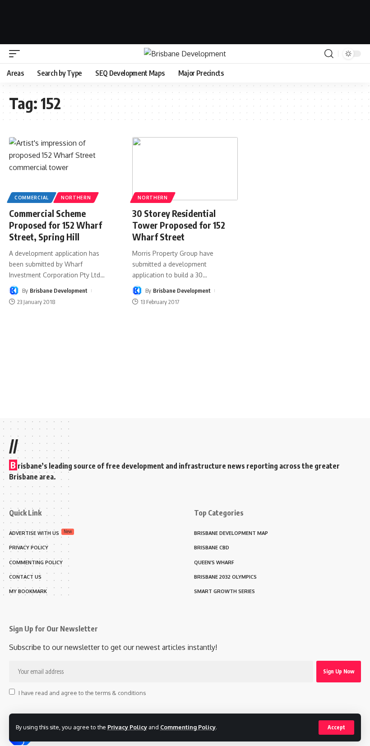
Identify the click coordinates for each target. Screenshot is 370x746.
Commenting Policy (188, 727)
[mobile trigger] (16, 53)
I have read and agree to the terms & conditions (82, 692)
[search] (329, 53)
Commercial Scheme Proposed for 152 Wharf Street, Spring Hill (55, 224)
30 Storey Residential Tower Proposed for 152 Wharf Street (178, 224)
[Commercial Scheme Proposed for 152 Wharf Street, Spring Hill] (61, 168)
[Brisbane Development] (185, 53)
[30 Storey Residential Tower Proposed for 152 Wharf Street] (184, 168)
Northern (76, 197)
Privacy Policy (127, 727)
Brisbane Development (59, 290)
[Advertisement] (185, 20)
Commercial (31, 197)
